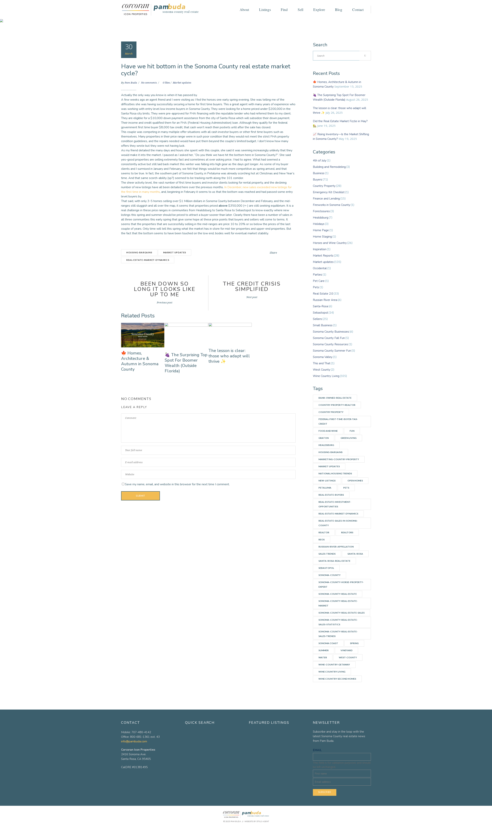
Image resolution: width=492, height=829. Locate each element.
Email (317, 750)
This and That (321, 363)
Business (318, 173)
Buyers (317, 179)
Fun (352, 430)
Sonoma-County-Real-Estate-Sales (341, 612)
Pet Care (319, 281)
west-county (348, 657)
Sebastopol (320, 313)
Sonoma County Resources (330, 344)
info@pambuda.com (134, 741)
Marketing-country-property (338, 459)
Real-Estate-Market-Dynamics (147, 259)
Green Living (349, 437)
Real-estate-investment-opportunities (334, 504)
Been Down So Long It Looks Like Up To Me (164, 289)
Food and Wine (328, 430)
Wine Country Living (326, 376)
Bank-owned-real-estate (335, 397)
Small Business (322, 325)
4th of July (319, 160)
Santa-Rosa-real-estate (334, 560)
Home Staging (322, 237)
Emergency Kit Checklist (329, 192)
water (322, 657)
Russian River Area (325, 300)
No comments (149, 82)
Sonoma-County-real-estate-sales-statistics (338, 622)
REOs (321, 539)
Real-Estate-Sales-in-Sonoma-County (338, 523)
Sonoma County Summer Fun (332, 351)
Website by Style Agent (256, 821)
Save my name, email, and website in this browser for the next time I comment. (177, 484)
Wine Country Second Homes (337, 678)
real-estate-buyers (331, 494)
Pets (316, 287)
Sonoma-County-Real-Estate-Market (338, 603)
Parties (317, 275)
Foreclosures (321, 211)
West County (321, 370)
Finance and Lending (326, 198)
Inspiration (319, 249)
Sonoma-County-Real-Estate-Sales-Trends (338, 634)
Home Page (321, 230)
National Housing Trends (335, 473)
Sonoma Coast (328, 643)
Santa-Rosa (320, 306)
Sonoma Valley (322, 357)
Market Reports (323, 256)
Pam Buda (131, 82)
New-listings (327, 480)
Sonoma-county (329, 575)
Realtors (347, 532)
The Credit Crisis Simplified (252, 286)
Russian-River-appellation (336, 546)
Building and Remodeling (329, 167)
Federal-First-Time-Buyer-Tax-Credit (338, 421)
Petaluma (324, 487)
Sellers (317, 319)
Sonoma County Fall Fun (329, 338)
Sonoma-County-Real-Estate (337, 593)
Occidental (320, 268)
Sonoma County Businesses (331, 332)
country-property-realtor (336, 404)
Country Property (324, 186)
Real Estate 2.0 (323, 294)
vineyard (346, 650)
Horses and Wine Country (330, 243)
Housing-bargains (139, 252)
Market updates (182, 82)
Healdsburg (320, 217)
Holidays (318, 224)
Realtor (323, 532)
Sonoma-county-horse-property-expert (341, 584)
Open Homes (355, 480)
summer (323, 650)
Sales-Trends (327, 553)
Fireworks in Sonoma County (331, 205)
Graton (323, 437)
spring (354, 643)
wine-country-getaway (334, 664)
